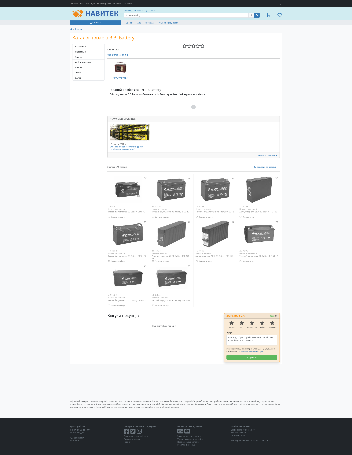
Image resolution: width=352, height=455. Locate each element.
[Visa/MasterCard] (202, 431)
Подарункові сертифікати (136, 436)
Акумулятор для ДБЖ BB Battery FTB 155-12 (215, 257)
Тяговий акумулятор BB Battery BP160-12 (258, 256)
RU (275, 3)
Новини (78, 67)
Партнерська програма (188, 442)
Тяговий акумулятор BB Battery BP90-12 (170, 211)
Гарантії (78, 57)
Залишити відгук (118, 217)
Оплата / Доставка (80, 3)
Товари (78, 72)
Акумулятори (120, 77)
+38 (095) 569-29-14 (132, 10)
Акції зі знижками (146, 22)
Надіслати (252, 357)
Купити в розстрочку (101, 3)
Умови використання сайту (190, 439)
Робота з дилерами (186, 444)
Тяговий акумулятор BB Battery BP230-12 (171, 300)
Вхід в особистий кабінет (243, 429)
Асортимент (80, 46)
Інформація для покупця (189, 436)
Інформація (80, 51)
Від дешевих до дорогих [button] (265, 167)
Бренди (129, 22)
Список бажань (238, 435)
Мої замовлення (238, 432)
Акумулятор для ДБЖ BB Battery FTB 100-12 (258, 212)
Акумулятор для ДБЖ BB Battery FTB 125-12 (171, 257)
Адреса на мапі (77, 437)
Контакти (128, 3)
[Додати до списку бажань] (145, 178)
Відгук (229, 332)
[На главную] (71, 29)
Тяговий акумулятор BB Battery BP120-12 (127, 256)
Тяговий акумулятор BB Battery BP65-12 (126, 211)
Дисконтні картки (132, 439)
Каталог (96, 22)
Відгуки (78, 78)
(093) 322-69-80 (149, 10)
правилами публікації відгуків (251, 351)
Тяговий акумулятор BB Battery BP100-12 (215, 211)
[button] (268, 15)
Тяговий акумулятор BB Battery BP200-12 (127, 300)
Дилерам (117, 3)
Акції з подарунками (168, 22)
